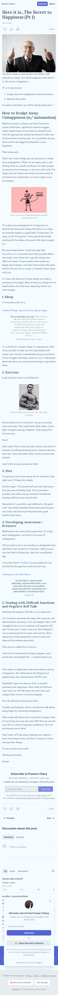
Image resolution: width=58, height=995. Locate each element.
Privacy (29, 975)
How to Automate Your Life (22, 316)
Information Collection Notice (34, 952)
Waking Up (26, 563)
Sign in (52, 4)
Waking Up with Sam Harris (16, 574)
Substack (16, 989)
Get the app (42, 982)
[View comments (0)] (11, 29)
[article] (29, 884)
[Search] (53, 871)
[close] (50, 901)
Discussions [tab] (23, 871)
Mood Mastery (29, 647)
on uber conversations (15, 896)
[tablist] (13, 837)
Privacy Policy (28, 955)
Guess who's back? (12, 878)
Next (49, 818)
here (23, 302)
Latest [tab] (12, 871)
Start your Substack (22, 982)
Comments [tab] (8, 837)
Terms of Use (42, 949)
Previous (10, 818)
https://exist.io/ (9, 254)
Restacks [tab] (20, 837)
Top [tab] (5, 871)
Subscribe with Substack (30, 943)
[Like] (5, 29)
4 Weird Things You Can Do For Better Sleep (24, 310)
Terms (36, 975)
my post (38, 358)
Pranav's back (8, 882)
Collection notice (48, 975)
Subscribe (42, 4)
